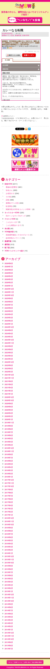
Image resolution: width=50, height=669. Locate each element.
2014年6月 (9, 613)
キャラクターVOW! (12, 212)
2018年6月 (9, 461)
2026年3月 (9, 279)
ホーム (10, 662)
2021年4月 (9, 387)
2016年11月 (9, 521)
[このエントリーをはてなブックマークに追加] (29, 129)
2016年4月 (9, 543)
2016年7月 (9, 534)
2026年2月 (9, 282)
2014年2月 (9, 626)
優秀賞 (7, 244)
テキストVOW (10, 219)
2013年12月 (9, 632)
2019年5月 (9, 438)
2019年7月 (9, 432)
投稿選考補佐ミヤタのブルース (18, 235)
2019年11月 (9, 422)
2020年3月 (9, 416)
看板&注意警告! (12, 187)
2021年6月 (9, 384)
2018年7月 (9, 457)
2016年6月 (9, 537)
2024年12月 (9, 327)
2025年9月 (9, 298)
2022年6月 (9, 368)
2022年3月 (9, 371)
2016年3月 (9, 546)
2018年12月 (9, 448)
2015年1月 (9, 591)
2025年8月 (9, 301)
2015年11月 (9, 559)
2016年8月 (9, 531)
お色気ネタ (10, 193)
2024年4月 (9, 333)
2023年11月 (9, 343)
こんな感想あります (13, 225)
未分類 (7, 228)
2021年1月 (9, 394)
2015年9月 (9, 566)
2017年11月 (9, 483)
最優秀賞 (18, 35)
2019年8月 (9, 429)
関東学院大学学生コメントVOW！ (19, 209)
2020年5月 (9, 410)
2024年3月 (9, 336)
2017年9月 (9, 489)
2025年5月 (9, 311)
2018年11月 (9, 451)
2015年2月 (9, 588)
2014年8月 (9, 607)
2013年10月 (9, 639)
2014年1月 (9, 629)
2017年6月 (9, 499)
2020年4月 (9, 413)
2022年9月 (9, 365)
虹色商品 (9, 206)
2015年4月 (9, 581)
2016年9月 (9, 527)
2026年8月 (9, 263)
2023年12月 (9, 340)
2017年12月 (9, 480)
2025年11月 (9, 292)
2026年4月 (9, 276)
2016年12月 (9, 518)
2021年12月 (9, 375)
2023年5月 (9, 352)
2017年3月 (9, 508)
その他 (8, 196)
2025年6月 (9, 308)
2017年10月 (9, 486)
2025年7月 (9, 305)
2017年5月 (9, 502)
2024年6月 (9, 330)
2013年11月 (9, 636)
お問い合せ (27, 662)
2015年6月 (9, 575)
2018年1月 (9, 476)
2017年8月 (9, 492)
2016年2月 (9, 550)
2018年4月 (9, 467)
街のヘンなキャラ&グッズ (16, 215)
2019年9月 (9, 426)
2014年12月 (9, 594)
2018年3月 (9, 470)
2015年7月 (9, 572)
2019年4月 (9, 441)
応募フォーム (18, 662)
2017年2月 (9, 511)
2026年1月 (9, 285)
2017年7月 (9, 496)
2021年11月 (9, 378)
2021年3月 (9, 390)
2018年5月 (9, 464)
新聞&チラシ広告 (8, 35)
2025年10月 (9, 295)
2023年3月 (9, 359)
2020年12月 (9, 397)
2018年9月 (9, 454)
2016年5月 (9, 540)
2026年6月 (9, 270)
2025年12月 (9, 289)
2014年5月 (9, 617)
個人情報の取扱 (37, 662)
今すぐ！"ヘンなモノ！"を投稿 (25, 20)
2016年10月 (9, 524)
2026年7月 (9, 266)
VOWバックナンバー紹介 (14, 250)
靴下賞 (7, 247)
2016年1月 (9, 553)
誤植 (7, 200)
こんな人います (12, 222)
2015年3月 (9, 585)
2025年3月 (9, 317)
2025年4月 (9, 314)
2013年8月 (9, 645)
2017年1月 (9, 515)
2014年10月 (9, 601)
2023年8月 (9, 349)
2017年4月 (9, 505)
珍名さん (9, 190)
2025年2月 (9, 320)
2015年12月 (9, 556)
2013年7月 (9, 648)
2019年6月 (9, 435)
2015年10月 (9, 562)
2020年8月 (9, 403)
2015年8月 (9, 569)
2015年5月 (9, 578)
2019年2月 (9, 445)
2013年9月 (9, 642)
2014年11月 (9, 597)
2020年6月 (9, 406)
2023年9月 (9, 346)
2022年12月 (9, 362)
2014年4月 (9, 620)
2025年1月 (9, 324)
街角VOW (25, 35)
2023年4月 (9, 355)
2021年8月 (9, 381)
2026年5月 (9, 273)
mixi (26, 129)
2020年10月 (9, 400)
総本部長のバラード (13, 238)
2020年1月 (9, 419)
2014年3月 (9, 623)
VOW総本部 (9, 231)
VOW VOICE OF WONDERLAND (25, 6)
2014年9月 (9, 604)
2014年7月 (9, 610)
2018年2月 (9, 473)
